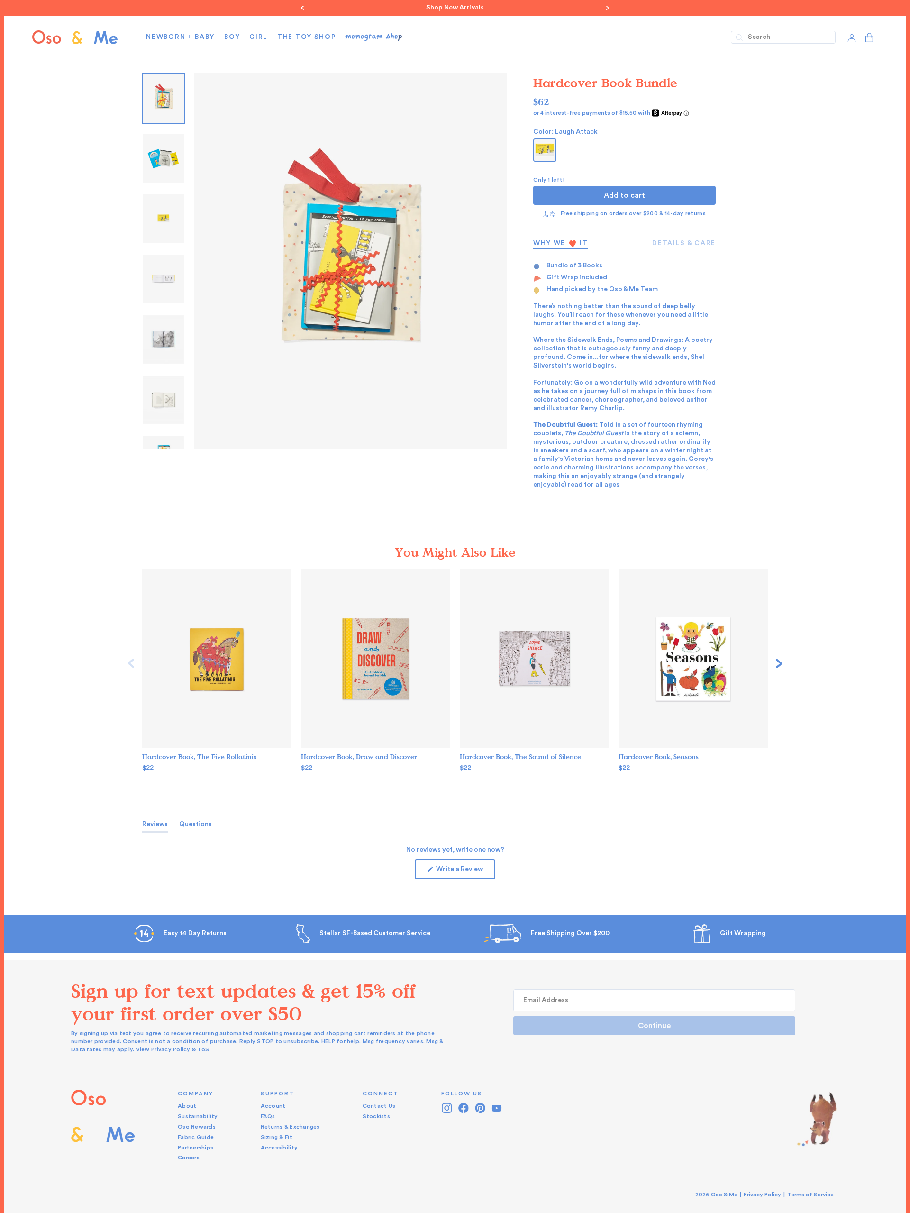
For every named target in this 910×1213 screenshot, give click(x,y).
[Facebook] (464, 1107)
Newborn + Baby (180, 36)
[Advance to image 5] (163, 399)
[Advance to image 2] (163, 218)
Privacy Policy (171, 1049)
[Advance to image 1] (163, 158)
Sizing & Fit (276, 1136)
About (187, 1105)
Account (273, 1105)
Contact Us (379, 1105)
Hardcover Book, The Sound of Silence (520, 757)
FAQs (268, 1116)
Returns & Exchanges (290, 1126)
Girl (258, 36)
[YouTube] (497, 1107)
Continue (654, 1025)
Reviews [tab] (155, 826)
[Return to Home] (103, 1125)
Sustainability (198, 1116)
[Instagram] (447, 1107)
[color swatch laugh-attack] (544, 149)
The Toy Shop (306, 36)
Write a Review (465, 872)
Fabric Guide (196, 1136)
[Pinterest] (480, 1107)
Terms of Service (810, 1194)
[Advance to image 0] (163, 98)
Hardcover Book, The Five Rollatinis (199, 757)
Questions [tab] (195, 826)
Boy (232, 36)
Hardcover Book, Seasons (659, 757)
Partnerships (195, 1147)
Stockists (376, 1116)
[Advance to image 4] (163, 338)
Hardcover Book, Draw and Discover (359, 757)
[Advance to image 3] (163, 278)
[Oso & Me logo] (75, 36)
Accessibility (279, 1147)
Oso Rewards (197, 1126)
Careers (189, 1157)
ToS (203, 1049)
